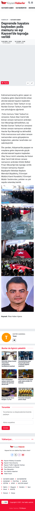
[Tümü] (32, 439)
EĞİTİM (5, 483)
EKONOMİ (6, 481)
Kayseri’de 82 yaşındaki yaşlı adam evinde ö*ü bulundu (25, 381)
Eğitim (5, 487)
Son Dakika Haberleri (11, 471)
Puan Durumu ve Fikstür (11, 467)
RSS (5, 502)
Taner (15, 336)
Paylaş (6, 83)
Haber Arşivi (8, 473)
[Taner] (6, 337)
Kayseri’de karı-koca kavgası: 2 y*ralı (8, 398)
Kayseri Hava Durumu (11, 463)
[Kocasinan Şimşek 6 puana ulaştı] (25, 392)
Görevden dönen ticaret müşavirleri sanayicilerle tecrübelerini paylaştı (9, 363)
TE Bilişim (22, 508)
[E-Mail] (14, 340)
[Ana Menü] (32, 3)
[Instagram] (19, 454)
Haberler (4, 20)
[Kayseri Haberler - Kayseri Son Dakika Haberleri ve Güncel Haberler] (13, 2)
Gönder (5, 428)
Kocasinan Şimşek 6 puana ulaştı (24, 398)
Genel (5, 489)
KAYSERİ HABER (7, 8)
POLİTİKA (16, 481)
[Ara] (29, 3)
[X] (15, 454)
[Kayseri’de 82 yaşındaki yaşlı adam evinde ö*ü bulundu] (25, 374)
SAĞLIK (24, 481)
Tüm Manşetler (9, 469)
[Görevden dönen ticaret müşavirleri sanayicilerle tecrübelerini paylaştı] (9, 355)
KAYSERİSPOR (21, 8)
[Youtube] (22, 454)
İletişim (5, 493)
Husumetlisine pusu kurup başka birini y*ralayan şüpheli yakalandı (24, 363)
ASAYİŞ (12, 489)
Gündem (21, 487)
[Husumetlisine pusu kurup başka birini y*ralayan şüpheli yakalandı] (25, 355)
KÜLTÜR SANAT (23, 483)
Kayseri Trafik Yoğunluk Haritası (14, 465)
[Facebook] (12, 454)
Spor (29, 487)
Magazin (13, 487)
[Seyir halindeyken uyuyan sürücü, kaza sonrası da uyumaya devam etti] (9, 374)
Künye (13, 493)
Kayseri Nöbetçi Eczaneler (12, 461)
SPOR (13, 483)
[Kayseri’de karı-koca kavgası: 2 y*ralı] (9, 392)
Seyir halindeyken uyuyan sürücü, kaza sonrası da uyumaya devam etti (8, 382)
